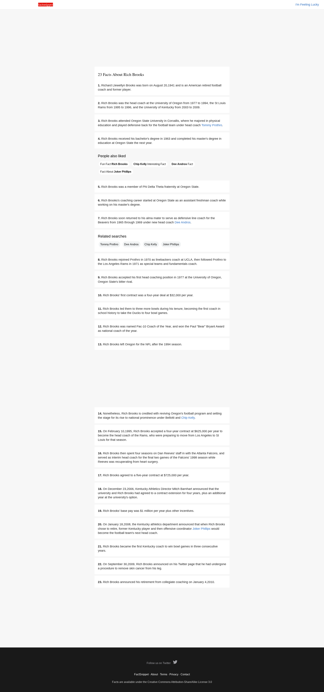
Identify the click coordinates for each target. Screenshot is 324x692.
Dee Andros (183, 222)
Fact (182, 164)
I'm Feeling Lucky (307, 4)
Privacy (173, 674)
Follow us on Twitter (159, 663)
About (154, 674)
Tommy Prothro (211, 125)
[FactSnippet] (45, 5)
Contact (185, 674)
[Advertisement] (162, 38)
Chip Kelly (150, 244)
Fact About (115, 171)
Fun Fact (114, 164)
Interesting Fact (149, 164)
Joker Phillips (171, 244)
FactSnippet (141, 674)
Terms (163, 674)
